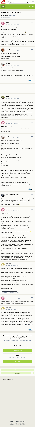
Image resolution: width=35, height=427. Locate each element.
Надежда (8, 49)
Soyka (7, 96)
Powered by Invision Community (17, 424)
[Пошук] (27, 2)
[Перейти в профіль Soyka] (3, 97)
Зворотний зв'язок (20, 421)
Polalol (6, 15)
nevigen (8, 63)
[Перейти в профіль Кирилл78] (3, 264)
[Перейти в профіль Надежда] (3, 50)
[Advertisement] (13, 89)
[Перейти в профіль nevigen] (3, 64)
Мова (11, 421)
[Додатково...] (32, 23)
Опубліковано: (12, 24)
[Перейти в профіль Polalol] (3, 23)
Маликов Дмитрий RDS (12, 194)
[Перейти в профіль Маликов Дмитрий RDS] (3, 195)
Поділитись (18, 370)
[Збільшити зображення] (25, 32)
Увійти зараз (17, 361)
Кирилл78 (8, 263)
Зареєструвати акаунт (17, 350)
